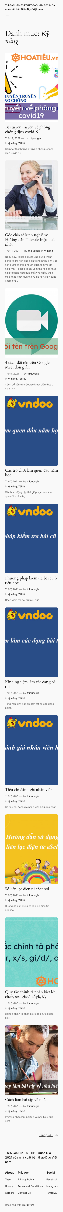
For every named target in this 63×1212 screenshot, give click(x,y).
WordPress (28, 1204)
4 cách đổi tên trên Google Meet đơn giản (27, 365)
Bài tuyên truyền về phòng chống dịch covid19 (27, 129)
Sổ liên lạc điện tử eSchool (27, 889)
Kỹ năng (12, 143)
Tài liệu (22, 143)
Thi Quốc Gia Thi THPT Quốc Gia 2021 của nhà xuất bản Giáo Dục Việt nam (31, 1157)
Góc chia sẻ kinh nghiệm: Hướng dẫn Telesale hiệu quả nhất (30, 240)
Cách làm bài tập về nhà (25, 1099)
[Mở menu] (7, 16)
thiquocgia (35, 138)
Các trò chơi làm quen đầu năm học (31, 472)
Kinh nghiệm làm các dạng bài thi (31, 684)
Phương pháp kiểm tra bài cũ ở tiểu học (31, 580)
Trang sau (48, 1135)
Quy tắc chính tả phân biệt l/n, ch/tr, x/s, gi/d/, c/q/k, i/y (31, 994)
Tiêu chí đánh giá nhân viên (29, 789)
